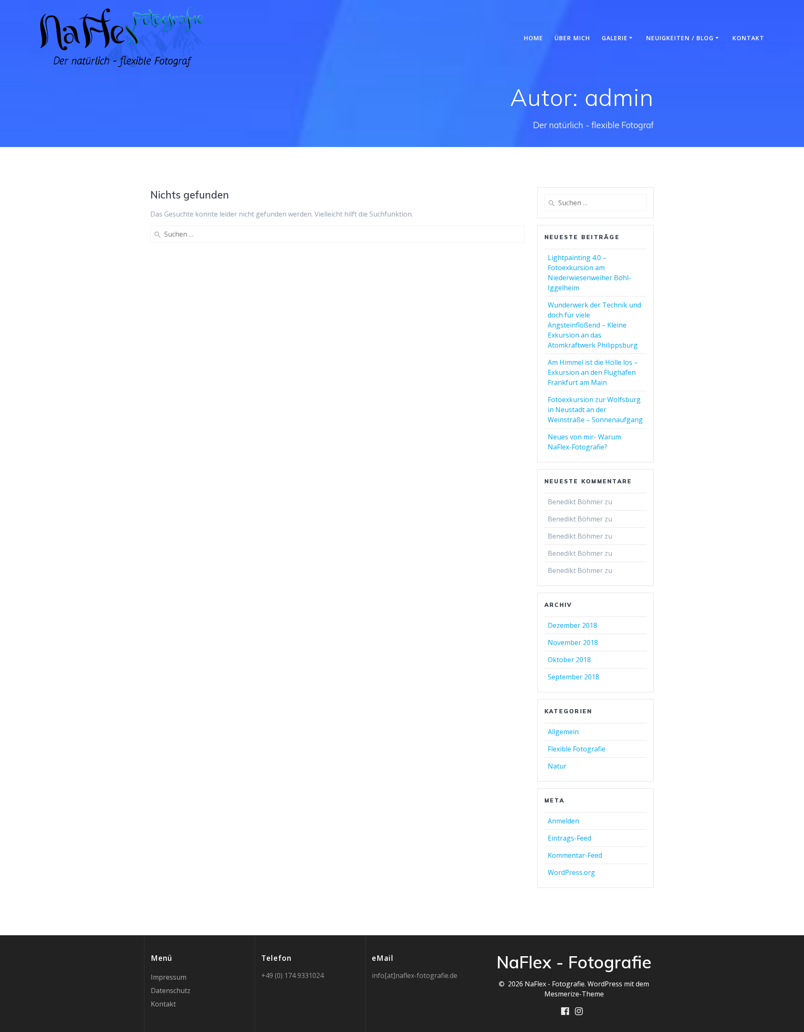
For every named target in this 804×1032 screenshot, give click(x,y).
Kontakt (748, 38)
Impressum (168, 977)
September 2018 (573, 676)
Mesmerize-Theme (574, 993)
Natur (557, 766)
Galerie (615, 38)
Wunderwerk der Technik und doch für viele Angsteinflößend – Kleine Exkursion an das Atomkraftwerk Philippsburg (594, 325)
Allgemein (563, 731)
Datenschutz (171, 990)
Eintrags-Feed (569, 838)
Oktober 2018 (569, 659)
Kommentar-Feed (575, 855)
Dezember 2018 (572, 625)
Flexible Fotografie (577, 748)
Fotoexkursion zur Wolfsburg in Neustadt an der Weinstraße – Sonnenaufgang (595, 409)
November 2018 (573, 642)
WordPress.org (571, 872)
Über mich (572, 38)
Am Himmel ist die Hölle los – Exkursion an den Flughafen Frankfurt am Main (593, 372)
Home (533, 38)
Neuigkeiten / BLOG (680, 38)
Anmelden (563, 821)
